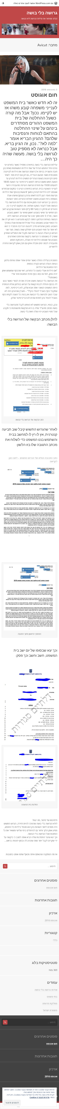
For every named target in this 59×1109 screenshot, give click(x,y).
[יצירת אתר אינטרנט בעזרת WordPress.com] (29, 3)
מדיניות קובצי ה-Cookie (39, 1097)
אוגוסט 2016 (51, 920)
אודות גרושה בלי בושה (46, 989)
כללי (55, 940)
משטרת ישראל (50, 1010)
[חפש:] (29, 866)
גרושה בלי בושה (42, 12)
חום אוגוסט (44, 95)
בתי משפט (52, 996)
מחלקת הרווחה (49, 1003)
